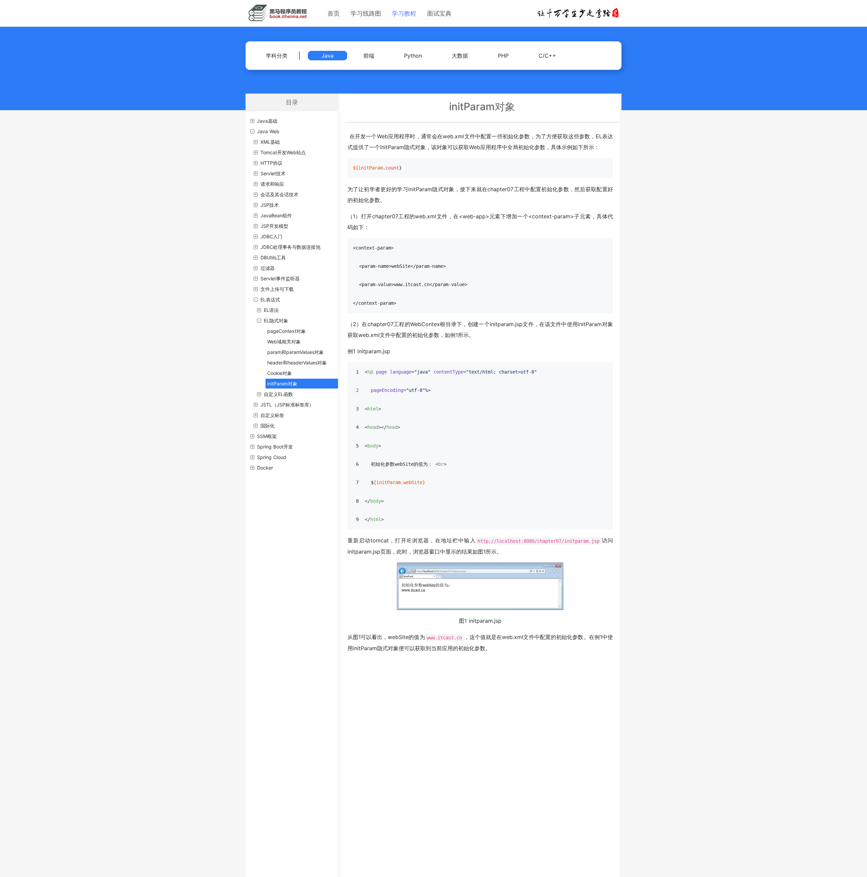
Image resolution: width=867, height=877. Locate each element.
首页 (333, 13)
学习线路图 (366, 13)
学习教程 (404, 13)
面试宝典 (439, 13)
